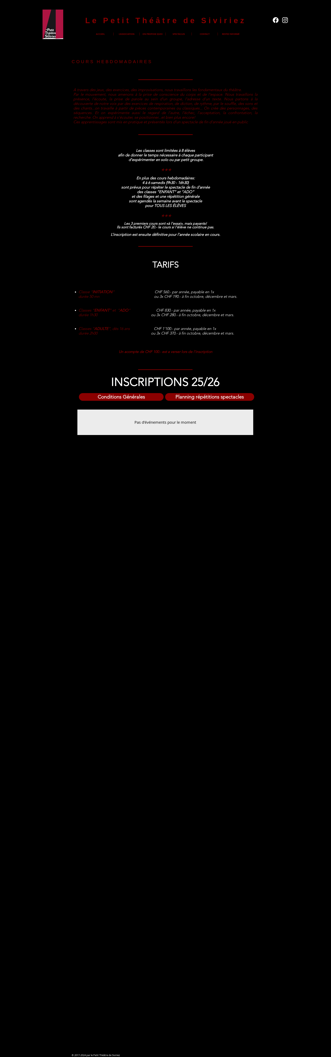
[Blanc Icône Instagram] (285, 20)
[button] (126, 34)
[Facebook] (275, 20)
